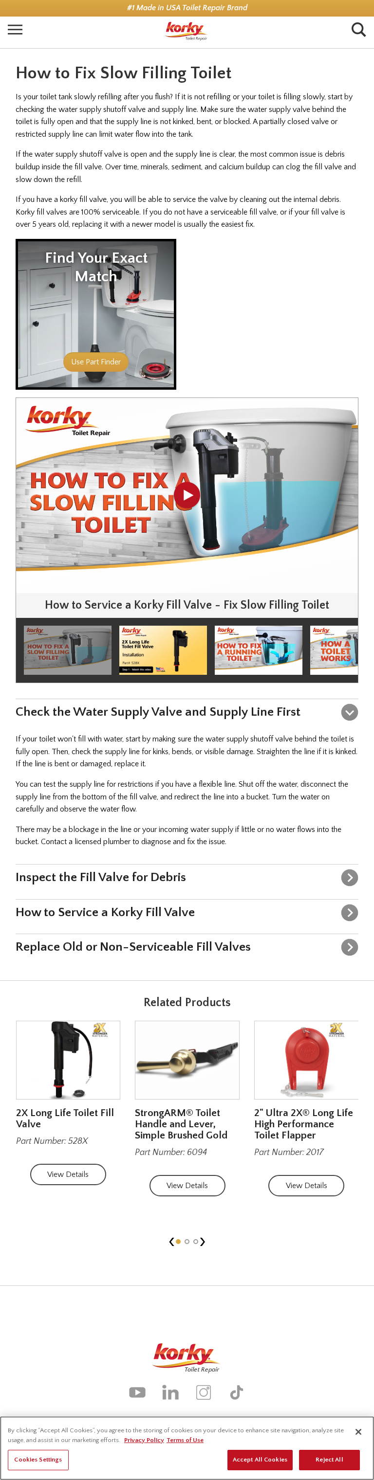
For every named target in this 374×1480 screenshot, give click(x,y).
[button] (178, 1241)
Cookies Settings (38, 1459)
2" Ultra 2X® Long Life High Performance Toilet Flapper (303, 1124)
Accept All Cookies (260, 1459)
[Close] (358, 1432)
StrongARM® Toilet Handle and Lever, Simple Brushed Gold (181, 1124)
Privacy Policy (144, 1440)
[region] (187, 1448)
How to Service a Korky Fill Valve (105, 912)
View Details (68, 1174)
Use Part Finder (96, 362)
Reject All (329, 1459)
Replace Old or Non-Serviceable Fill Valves (133, 947)
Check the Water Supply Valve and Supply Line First (158, 712)
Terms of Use (185, 1440)
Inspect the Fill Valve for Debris (101, 877)
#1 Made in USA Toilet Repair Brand (187, 8)
